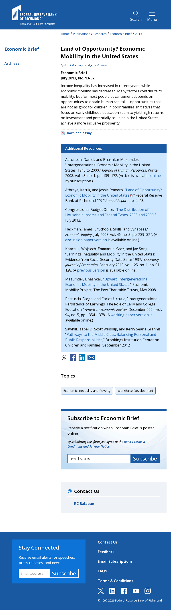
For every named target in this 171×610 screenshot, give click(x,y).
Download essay (79, 133)
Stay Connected (39, 547)
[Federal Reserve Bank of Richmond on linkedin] (112, 592)
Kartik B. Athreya (74, 65)
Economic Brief (21, 49)
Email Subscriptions (115, 561)
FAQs (102, 571)
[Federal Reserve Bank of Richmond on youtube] (136, 592)
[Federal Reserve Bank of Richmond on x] (101, 592)
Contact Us (108, 542)
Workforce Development (135, 390)
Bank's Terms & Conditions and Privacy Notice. (106, 444)
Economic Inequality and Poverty (86, 390)
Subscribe (64, 573)
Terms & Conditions (115, 580)
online (155, 175)
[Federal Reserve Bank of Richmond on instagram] (148, 592)
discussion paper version (86, 239)
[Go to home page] (34, 14)
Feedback (106, 551)
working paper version (130, 314)
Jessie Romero (98, 65)
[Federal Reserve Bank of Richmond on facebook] (124, 592)
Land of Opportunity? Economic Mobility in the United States (113, 192)
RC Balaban (84, 503)
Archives (11, 63)
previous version (91, 270)
